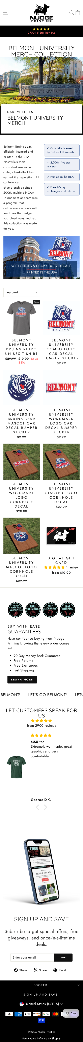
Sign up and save (40, 995)
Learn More (22, 679)
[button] (55, 567)
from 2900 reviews (41, 725)
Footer (41, 985)
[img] (41, 720)
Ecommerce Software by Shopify (41, 1038)
